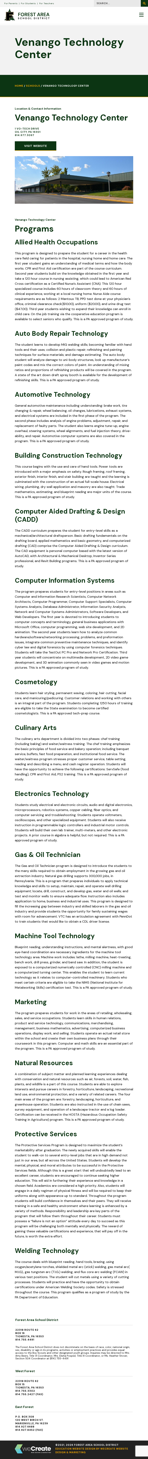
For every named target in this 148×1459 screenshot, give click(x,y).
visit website (35, 146)
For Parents (11, 3)
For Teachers (46, 3)
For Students (28, 3)
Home (19, 85)
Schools (33, 85)
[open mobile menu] (141, 15)
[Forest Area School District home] (26, 15)
